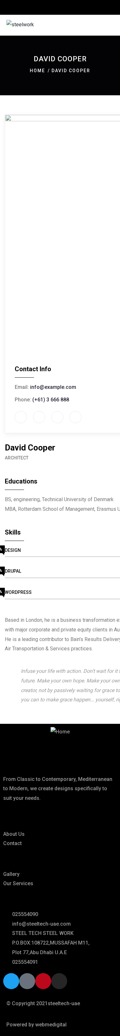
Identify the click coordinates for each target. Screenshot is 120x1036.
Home (37, 70)
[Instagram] (59, 981)
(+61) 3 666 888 (50, 400)
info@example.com (53, 387)
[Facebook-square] (27, 981)
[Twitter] (11, 981)
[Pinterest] (43, 981)
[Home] (60, 732)
